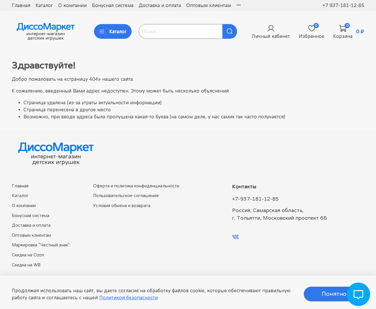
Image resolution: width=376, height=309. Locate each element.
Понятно (334, 293)
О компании (72, 5)
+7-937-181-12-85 (255, 199)
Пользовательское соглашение (126, 195)
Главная (21, 5)
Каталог (44, 5)
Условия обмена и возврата (121, 205)
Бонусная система (112, 5)
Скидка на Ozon (28, 254)
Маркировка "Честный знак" (41, 244)
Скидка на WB (26, 264)
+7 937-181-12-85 (343, 5)
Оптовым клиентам (208, 5)
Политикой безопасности (128, 297)
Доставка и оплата (160, 5)
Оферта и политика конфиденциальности (136, 185)
